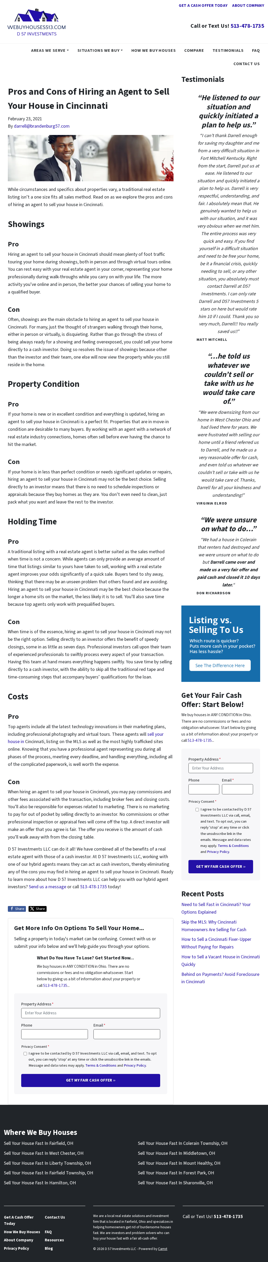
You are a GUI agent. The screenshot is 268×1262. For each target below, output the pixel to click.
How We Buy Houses (153, 50)
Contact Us (246, 64)
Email (99, 1025)
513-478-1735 (247, 26)
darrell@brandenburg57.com (42, 126)
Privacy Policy (135, 1065)
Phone (26, 1025)
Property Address (37, 1004)
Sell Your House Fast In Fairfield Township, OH (48, 1173)
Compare (194, 50)
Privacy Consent (35, 1046)
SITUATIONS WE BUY (98, 50)
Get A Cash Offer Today (203, 5)
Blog (49, 1248)
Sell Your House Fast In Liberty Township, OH (47, 1163)
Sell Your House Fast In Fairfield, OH (38, 1143)
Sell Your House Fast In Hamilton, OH (40, 1183)
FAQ (256, 50)
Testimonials (228, 50)
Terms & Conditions (100, 1065)
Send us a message (47, 887)
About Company (248, 5)
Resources (54, 1240)
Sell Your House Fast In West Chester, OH (43, 1153)
